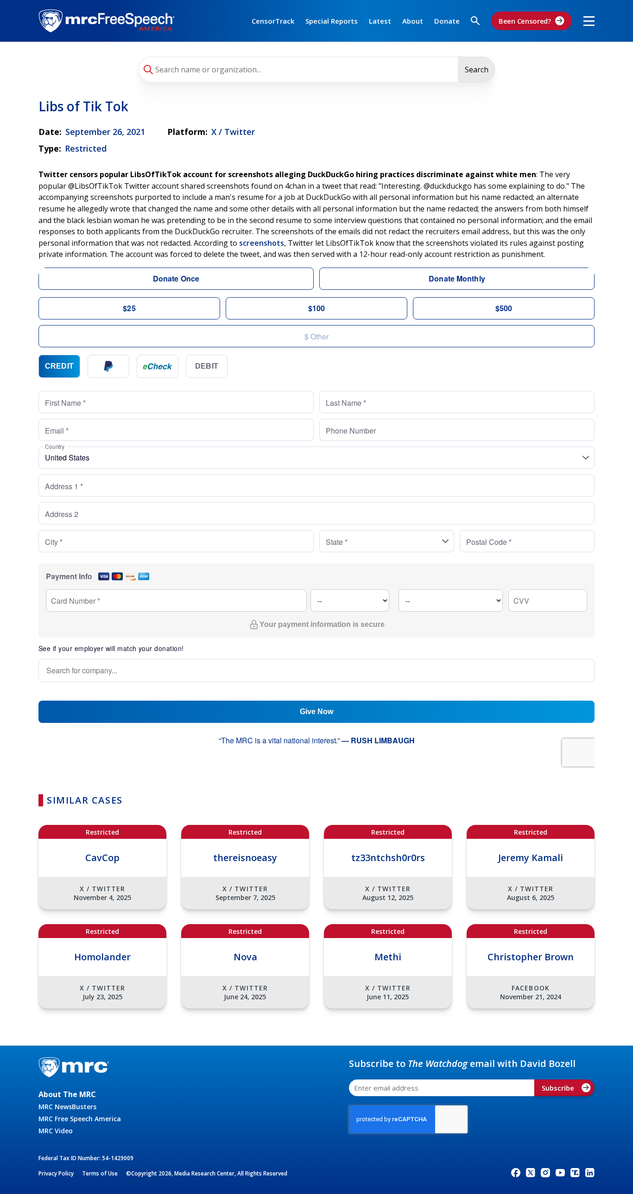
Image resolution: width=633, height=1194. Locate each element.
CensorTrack (273, 21)
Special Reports (331, 21)
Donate (447, 21)
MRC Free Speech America (79, 1118)
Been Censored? (525, 21)
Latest (380, 21)
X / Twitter (233, 131)
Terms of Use (100, 1173)
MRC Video (55, 1130)
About (412, 21)
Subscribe (558, 1087)
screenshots (261, 243)
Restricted (86, 148)
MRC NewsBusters (67, 1106)
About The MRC (67, 1094)
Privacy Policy (56, 1173)
